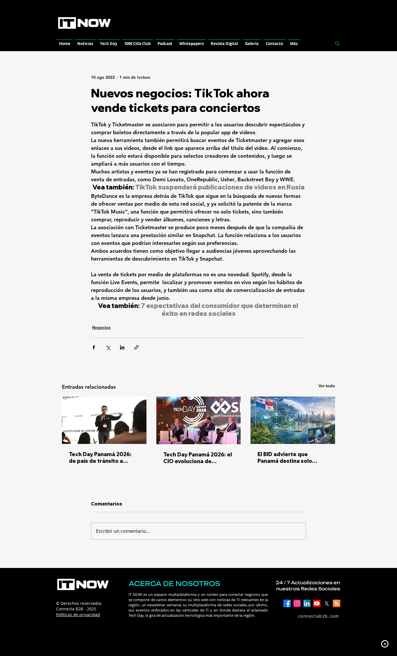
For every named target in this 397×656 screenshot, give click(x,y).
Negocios (101, 327)
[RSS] (336, 603)
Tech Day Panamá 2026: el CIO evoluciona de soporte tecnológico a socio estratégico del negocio (197, 458)
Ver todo (327, 385)
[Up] (384, 643)
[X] (326, 603)
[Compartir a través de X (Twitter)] (108, 347)
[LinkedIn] (307, 603)
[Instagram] (297, 603)
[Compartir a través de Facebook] (93, 347)
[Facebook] (287, 603)
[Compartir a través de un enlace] (136, 347)
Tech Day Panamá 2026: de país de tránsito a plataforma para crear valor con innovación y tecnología (100, 457)
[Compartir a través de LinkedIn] (122, 347)
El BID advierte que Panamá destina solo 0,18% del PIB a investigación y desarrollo (291, 457)
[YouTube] (317, 603)
